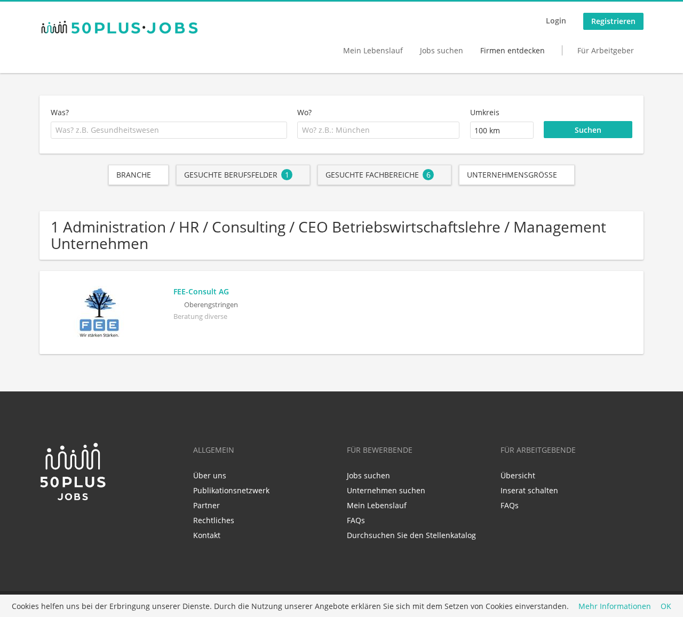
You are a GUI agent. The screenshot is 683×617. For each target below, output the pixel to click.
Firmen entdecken (512, 50)
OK (666, 606)
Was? (60, 112)
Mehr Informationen (614, 606)
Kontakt (206, 535)
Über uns (209, 475)
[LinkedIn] (47, 524)
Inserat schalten (529, 490)
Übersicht (518, 475)
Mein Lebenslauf (373, 50)
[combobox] (169, 130)
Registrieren (613, 21)
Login (556, 20)
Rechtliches (213, 520)
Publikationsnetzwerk (231, 490)
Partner (206, 505)
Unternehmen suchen (386, 490)
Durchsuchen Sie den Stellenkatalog (411, 535)
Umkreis (484, 112)
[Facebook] (65, 524)
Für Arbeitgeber (605, 50)
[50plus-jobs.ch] (119, 27)
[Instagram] (80, 524)
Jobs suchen (441, 50)
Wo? (304, 112)
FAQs (356, 520)
